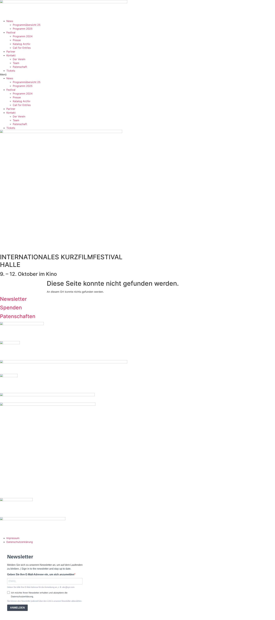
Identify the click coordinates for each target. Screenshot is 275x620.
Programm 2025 (22, 28)
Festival (10, 32)
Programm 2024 (22, 36)
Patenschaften (17, 316)
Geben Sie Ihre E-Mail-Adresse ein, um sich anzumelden (40, 574)
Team (16, 63)
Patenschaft (20, 66)
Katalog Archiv (21, 43)
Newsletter (13, 299)
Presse (17, 40)
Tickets (10, 70)
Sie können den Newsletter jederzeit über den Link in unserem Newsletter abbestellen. (44, 601)
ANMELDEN (17, 607)
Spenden (11, 307)
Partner (10, 51)
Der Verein (19, 59)
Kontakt (11, 55)
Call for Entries (22, 47)
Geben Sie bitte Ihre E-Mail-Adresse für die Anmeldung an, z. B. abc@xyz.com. (41, 587)
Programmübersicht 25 (26, 24)
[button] (137, 74)
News (9, 21)
